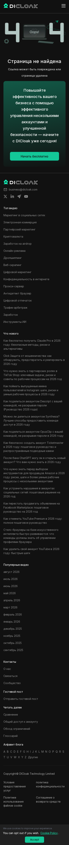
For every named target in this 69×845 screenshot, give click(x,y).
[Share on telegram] (19, 196)
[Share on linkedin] (12, 196)
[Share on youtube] (26, 196)
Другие (33, 757)
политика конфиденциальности (50, 784)
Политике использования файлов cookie (13, 801)
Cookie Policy (49, 833)
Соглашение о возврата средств (48, 799)
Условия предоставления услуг (14, 786)
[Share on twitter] (5, 196)
